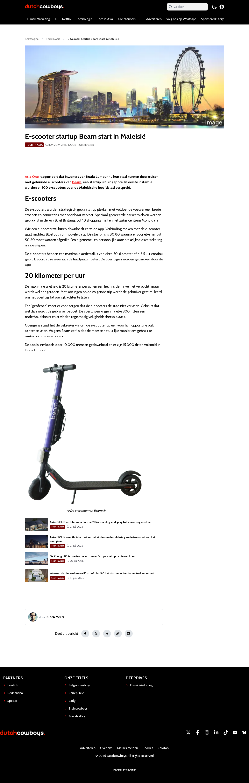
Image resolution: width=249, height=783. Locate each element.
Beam (76, 182)
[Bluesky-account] (244, 732)
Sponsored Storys (213, 19)
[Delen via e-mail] (129, 633)
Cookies (148, 748)
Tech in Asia (105, 19)
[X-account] (188, 732)
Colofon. (163, 748)
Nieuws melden (127, 748)
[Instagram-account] (207, 732)
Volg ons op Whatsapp (181, 19)
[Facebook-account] (197, 732)
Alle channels (126, 19)
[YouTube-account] (235, 732)
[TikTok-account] (225, 732)
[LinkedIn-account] (216, 732)
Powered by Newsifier (124, 769)
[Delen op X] (96, 633)
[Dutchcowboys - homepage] (44, 6)
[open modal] (221, 6)
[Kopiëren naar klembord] (118, 633)
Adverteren (154, 19)
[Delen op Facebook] (85, 633)
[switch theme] (214, 7)
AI (55, 19)
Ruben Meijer (86, 145)
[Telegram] (107, 633)
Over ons (106, 748)
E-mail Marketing (38, 19)
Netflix (66, 19)
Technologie (84, 19)
